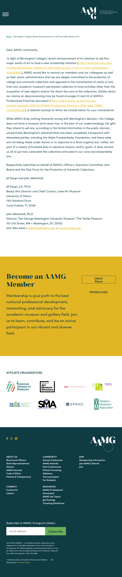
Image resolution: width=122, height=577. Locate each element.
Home (9, 36)
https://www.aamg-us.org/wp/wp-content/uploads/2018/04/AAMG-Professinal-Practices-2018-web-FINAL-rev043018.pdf (54, 105)
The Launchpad (51, 476)
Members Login (99, 291)
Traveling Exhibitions (53, 503)
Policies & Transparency (18, 476)
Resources (49, 486)
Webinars (48, 473)
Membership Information (92, 460)
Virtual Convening (52, 470)
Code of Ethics (13, 473)
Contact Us (12, 489)
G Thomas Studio (23, 562)
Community (50, 456)
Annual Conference (53, 460)
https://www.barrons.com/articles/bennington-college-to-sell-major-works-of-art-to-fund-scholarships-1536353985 (59, 67)
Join (81, 456)
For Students (49, 480)
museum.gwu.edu (69, 228)
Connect (11, 486)
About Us (11, 456)
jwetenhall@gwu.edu (41, 228)
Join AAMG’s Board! (89, 463)
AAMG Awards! (14, 470)
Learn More (99, 279)
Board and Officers (16, 460)
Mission (10, 466)
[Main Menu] (5, 14)
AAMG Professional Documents (53, 491)
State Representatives (17, 463)
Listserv (10, 493)
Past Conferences (52, 466)
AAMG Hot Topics (52, 496)
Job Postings (49, 499)
